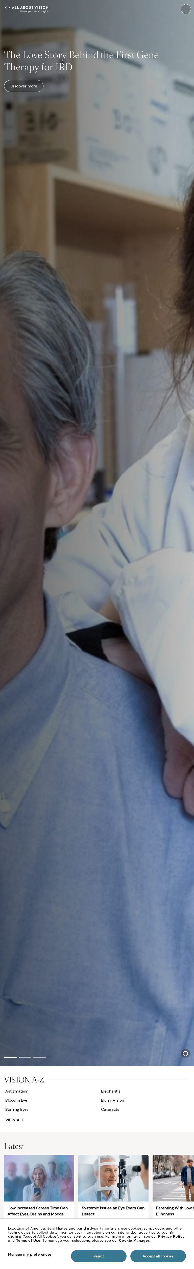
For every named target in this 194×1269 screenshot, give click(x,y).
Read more (20, 89)
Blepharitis (110, 1091)
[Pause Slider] (185, 1053)
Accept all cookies (158, 1256)
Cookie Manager (134, 1240)
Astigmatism (16, 1091)
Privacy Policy (171, 1236)
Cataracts (110, 1109)
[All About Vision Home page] (27, 8)
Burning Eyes (17, 1109)
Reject (98, 1256)
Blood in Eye (16, 1100)
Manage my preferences (30, 1254)
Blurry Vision (112, 1100)
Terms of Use (28, 1240)
